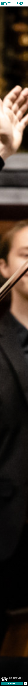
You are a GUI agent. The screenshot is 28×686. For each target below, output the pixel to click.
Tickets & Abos (21, 3)
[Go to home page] (6, 3)
